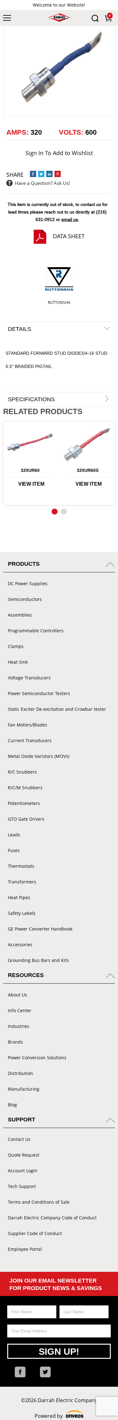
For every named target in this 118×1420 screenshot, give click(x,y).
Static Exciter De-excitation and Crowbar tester (57, 709)
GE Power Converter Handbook (40, 929)
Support (21, 1119)
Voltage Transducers (29, 678)
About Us (17, 995)
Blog (12, 1105)
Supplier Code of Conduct (35, 1233)
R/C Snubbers (22, 772)
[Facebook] (20, 1372)
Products (24, 564)
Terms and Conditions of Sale (39, 1202)
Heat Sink (18, 662)
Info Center (19, 1010)
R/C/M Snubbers (25, 788)
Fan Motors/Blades (27, 725)
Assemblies (20, 615)
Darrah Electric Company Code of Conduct (52, 1218)
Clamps (16, 646)
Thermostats (21, 866)
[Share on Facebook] (33, 174)
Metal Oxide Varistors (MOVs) (38, 756)
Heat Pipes (19, 897)
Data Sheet (69, 236)
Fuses (14, 850)
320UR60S (87, 470)
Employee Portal (25, 1249)
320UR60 (30, 470)
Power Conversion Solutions (37, 1058)
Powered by (59, 1416)
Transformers (22, 882)
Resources (26, 975)
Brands (15, 1042)
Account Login (22, 1171)
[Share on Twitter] (41, 174)
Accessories (20, 945)
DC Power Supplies (28, 583)
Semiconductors (25, 599)
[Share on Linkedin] (49, 174)
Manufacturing (23, 1089)
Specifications (31, 399)
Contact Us (19, 1139)
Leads (14, 835)
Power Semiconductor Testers (39, 693)
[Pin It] (57, 174)
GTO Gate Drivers (26, 819)
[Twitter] (45, 1372)
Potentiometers (24, 803)
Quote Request (23, 1155)
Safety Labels (22, 913)
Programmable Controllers (36, 631)
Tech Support (22, 1186)
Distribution (20, 1073)
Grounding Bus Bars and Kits (38, 960)
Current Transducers (30, 740)
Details (19, 329)
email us (69, 219)
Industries (18, 1026)
